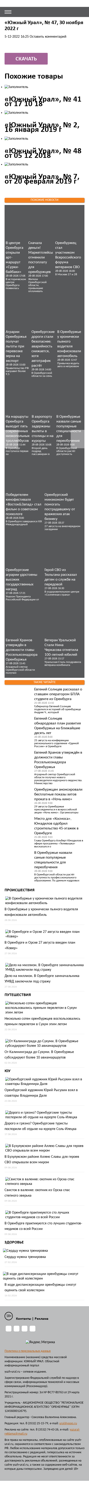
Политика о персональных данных (28, 1351)
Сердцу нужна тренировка (25, 1257)
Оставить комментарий (48, 37)
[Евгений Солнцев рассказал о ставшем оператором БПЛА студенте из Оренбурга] (18, 698)
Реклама (41, 1319)
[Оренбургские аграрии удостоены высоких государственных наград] (24, 550)
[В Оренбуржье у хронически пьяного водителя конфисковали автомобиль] (69, 312)
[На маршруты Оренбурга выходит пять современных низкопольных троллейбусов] (17, 397)
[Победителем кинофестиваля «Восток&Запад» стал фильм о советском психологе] (24, 475)
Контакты (23, 1319)
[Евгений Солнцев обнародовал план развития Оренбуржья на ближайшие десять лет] (18, 727)
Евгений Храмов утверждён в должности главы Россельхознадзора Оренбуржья (21, 649)
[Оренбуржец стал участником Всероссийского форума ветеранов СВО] (68, 223)
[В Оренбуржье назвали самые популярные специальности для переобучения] (68, 397)
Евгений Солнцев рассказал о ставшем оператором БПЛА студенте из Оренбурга (58, 694)
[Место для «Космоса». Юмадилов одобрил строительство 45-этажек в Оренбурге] (18, 827)
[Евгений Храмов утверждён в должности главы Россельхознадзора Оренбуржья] (24, 620)
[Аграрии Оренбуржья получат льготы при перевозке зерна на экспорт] (17, 312)
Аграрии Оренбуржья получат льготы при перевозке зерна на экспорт (16, 346)
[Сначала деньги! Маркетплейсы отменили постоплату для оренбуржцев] (40, 223)
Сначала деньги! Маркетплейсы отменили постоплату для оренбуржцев (40, 257)
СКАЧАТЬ (26, 59)
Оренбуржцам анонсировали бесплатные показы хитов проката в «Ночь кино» (58, 794)
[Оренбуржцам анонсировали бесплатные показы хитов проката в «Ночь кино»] (18, 798)
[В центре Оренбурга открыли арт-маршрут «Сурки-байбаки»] (16, 223)
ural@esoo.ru (68, 1423)
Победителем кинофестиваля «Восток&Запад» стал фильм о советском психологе (23, 504)
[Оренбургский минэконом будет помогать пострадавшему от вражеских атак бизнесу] (62, 475)
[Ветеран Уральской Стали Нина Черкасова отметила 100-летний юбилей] (62, 620)
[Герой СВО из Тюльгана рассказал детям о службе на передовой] (62, 550)
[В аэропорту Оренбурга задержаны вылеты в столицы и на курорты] (43, 397)
